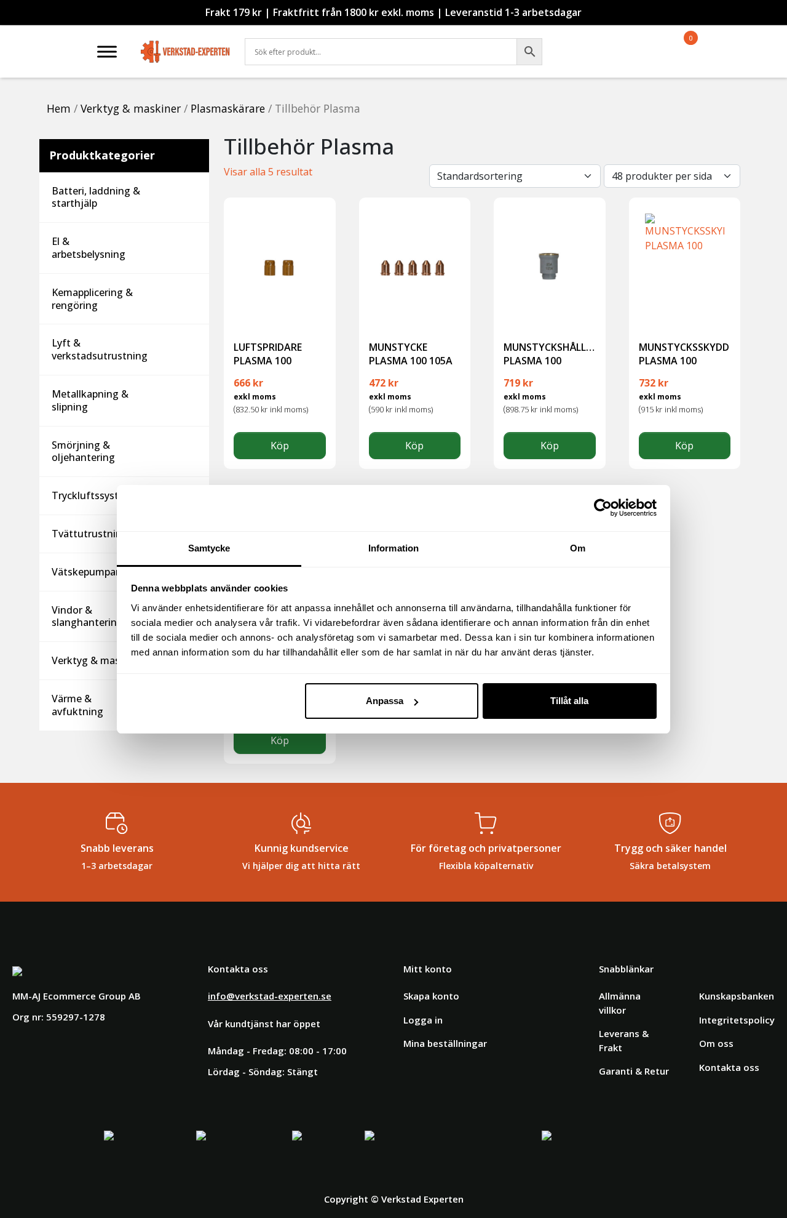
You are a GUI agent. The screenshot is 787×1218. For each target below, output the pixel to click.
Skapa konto (431, 996)
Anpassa (384, 700)
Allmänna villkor (620, 1003)
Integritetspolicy (737, 1020)
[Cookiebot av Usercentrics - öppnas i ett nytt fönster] (603, 508)
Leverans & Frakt (624, 1040)
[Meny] (107, 51)
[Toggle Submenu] (187, 197)
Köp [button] (280, 445)
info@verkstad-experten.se (269, 996)
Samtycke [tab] (209, 548)
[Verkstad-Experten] (185, 43)
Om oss (716, 1043)
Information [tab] (393, 548)
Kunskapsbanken (736, 996)
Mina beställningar (445, 1043)
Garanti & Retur (634, 1071)
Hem (59, 108)
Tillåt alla (569, 700)
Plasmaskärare (228, 108)
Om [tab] (577, 548)
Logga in (423, 1020)
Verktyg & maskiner (131, 108)
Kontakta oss (729, 1067)
